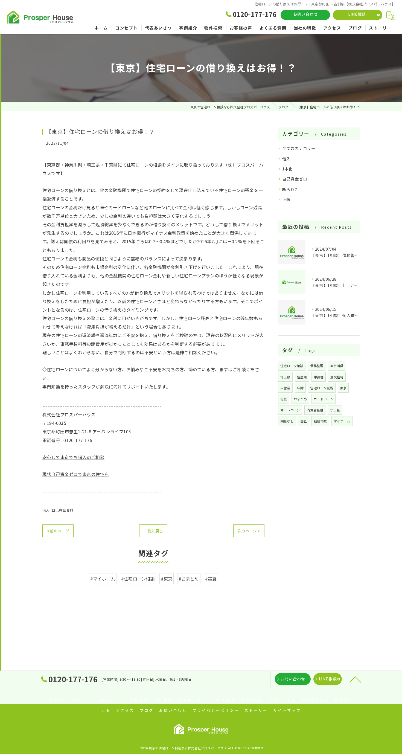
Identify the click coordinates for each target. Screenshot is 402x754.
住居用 (302, 377)
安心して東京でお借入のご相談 (73, 457)
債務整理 (317, 365)
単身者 (319, 377)
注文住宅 (336, 377)
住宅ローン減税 (321, 387)
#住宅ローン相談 (138, 578)
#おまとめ (189, 578)
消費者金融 (315, 410)
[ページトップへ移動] (355, 679)
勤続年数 (320, 421)
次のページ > (249, 530)
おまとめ (300, 398)
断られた (290, 189)
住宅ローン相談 (291, 365)
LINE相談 (357, 14)
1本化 (287, 169)
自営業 (285, 387)
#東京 (167, 578)
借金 (283, 398)
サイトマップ (287, 710)
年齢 (300, 387)
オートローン (290, 410)
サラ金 (335, 410)
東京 (343, 387)
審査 (303, 421)
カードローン (323, 398)
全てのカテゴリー (299, 148)
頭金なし (287, 421)
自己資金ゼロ (62, 510)
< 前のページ (58, 530)
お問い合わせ (305, 14)
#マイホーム (102, 578)
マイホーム (342, 421)
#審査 (211, 578)
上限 (286, 199)
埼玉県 (285, 377)
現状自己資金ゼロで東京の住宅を (75, 474)
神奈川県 (336, 365)
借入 (45, 510)
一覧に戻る (153, 530)
